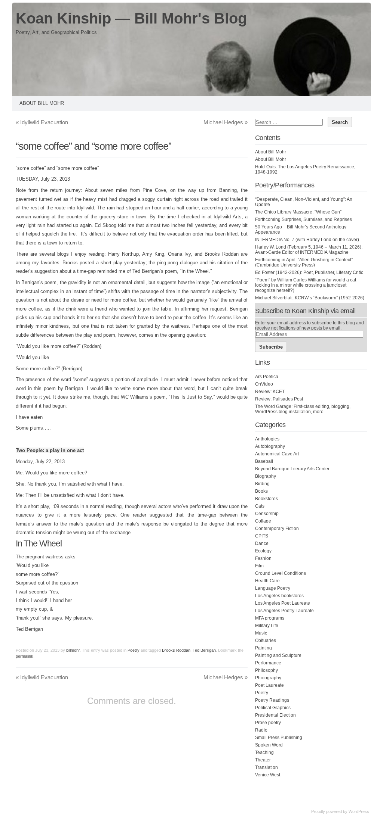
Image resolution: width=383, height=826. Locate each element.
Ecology (263, 551)
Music (261, 633)
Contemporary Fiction (277, 528)
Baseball (264, 461)
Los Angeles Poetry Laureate (284, 610)
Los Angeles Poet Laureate (282, 603)
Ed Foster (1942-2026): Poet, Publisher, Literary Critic (309, 272)
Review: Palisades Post (279, 399)
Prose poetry (268, 722)
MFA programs (269, 618)
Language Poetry (272, 588)
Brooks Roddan (176, 650)
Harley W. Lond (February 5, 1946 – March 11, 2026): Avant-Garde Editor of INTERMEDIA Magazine (308, 249)
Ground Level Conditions (280, 573)
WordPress (359, 811)
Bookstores (266, 498)
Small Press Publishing (278, 737)
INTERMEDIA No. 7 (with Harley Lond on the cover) (307, 239)
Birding (262, 483)
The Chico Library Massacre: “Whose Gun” (298, 212)
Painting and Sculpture (278, 655)
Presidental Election (275, 715)
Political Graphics (273, 707)
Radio (261, 730)
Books (261, 491)
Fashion (263, 558)
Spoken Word (269, 745)
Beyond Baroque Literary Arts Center (292, 468)
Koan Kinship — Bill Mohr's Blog (131, 18)
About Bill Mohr (41, 103)
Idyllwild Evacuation (42, 122)
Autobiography (270, 446)
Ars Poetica (266, 376)
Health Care (267, 580)
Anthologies (267, 439)
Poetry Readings (272, 700)
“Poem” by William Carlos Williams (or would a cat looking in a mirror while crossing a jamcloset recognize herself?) (305, 285)
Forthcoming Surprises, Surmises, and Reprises (303, 219)
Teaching (264, 752)
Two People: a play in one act (50, 450)
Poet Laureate (269, 685)
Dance (262, 543)
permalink (24, 656)
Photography (268, 677)
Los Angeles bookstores (279, 595)
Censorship (267, 513)
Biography (265, 476)
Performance (268, 663)
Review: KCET (270, 391)
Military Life (266, 625)
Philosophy (266, 670)
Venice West (267, 774)
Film (259, 565)
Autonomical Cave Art (277, 453)
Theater (263, 760)
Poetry (134, 650)
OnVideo (264, 384)
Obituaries (265, 640)
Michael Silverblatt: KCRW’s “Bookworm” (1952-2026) (309, 297)
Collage (263, 521)
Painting (263, 648)
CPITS (261, 536)
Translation (266, 767)
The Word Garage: (273, 406)
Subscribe (271, 347)
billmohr (73, 650)
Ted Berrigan (204, 650)
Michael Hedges (225, 122)
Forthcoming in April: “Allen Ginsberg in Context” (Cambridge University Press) (304, 262)
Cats (259, 506)
